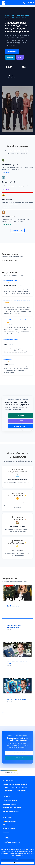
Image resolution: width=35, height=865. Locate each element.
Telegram (10, 57)
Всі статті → (5, 712)
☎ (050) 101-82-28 (20, 753)
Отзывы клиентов (9, 828)
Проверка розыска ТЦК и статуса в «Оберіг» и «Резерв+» (17, 605)
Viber (20, 57)
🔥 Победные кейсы (9, 821)
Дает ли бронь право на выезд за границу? (17, 662)
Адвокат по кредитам (10, 800)
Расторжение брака (9, 804)
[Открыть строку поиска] (24, 3)
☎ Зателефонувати (20, 426)
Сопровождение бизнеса (11, 811)
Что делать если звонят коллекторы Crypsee (14, 626)
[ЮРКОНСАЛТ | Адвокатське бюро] (3, 3)
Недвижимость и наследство (12, 807)
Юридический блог (9, 825)
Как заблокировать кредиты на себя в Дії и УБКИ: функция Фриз (16, 698)
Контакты (6, 832)
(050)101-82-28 (12, 51)
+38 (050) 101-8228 (11, 842)
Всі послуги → (17, 230)
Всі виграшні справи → (9, 265)
